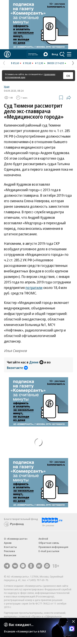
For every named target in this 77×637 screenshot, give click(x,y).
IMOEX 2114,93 (55, 63)
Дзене (33, 362)
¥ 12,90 (39, 63)
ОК (68, 76)
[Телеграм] (7, 566)
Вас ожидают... (21, 624)
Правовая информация (53, 547)
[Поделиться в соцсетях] (68, 97)
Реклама (9, 551)
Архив (7, 543)
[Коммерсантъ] (7, 54)
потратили (33, 287)
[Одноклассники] (31, 566)
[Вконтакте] (15, 566)
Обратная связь (48, 543)
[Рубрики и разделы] (69, 54)
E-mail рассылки (48, 551)
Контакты (10, 547)
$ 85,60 (15, 63)
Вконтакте (15, 368)
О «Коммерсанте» (16, 538)
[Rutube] (39, 566)
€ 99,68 (27, 63)
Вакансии (10, 555)
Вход (55, 54)
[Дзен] (23, 566)
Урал (6, 86)
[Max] (47, 566)
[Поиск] (62, 54)
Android (43, 538)
